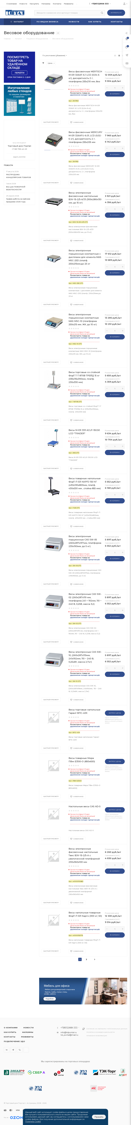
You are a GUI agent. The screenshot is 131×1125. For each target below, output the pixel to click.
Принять (99, 1117)
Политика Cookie (33, 1121)
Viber (19, 1050)
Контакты (9, 1037)
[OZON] (16, 1117)
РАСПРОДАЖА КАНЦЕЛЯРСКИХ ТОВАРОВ (18, 175)
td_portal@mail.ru (69, 1035)
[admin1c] (124, 4)
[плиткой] (115, 55)
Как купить (10, 1032)
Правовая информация (96, 1036)
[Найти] (102, 12)
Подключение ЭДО (14, 1041)
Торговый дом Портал (19, 146)
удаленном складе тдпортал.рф (85, 95)
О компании (11, 1028)
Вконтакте (6, 1050)
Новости (8, 165)
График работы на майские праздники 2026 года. (18, 200)
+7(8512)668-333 (100, 3)
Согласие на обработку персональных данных (106, 1029)
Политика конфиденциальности (100, 1032)
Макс (26, 1049)
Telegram (13, 1050)
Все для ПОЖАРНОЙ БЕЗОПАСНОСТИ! (15, 188)
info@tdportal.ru (69, 1032)
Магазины (27, 1032)
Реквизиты (27, 1037)
